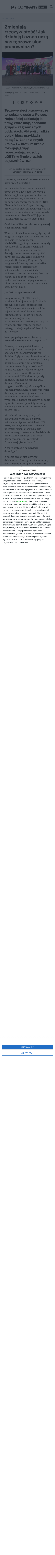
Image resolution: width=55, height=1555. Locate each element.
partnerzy (21, 501)
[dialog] (27, 1010)
